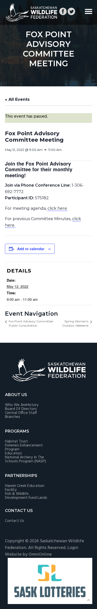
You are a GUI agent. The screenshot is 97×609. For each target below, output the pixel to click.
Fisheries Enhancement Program (24, 447)
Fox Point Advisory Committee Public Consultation (31, 323)
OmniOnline (40, 554)
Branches (12, 417)
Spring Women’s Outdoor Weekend (75, 323)
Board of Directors (21, 409)
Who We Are (15, 405)
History (32, 405)
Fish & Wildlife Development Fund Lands (26, 496)
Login (72, 547)
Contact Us (14, 521)
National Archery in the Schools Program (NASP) (25, 459)
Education (13, 453)
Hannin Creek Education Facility (24, 488)
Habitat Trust (16, 441)
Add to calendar (30, 248)
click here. (58, 208)
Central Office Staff (21, 413)
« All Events (17, 99)
